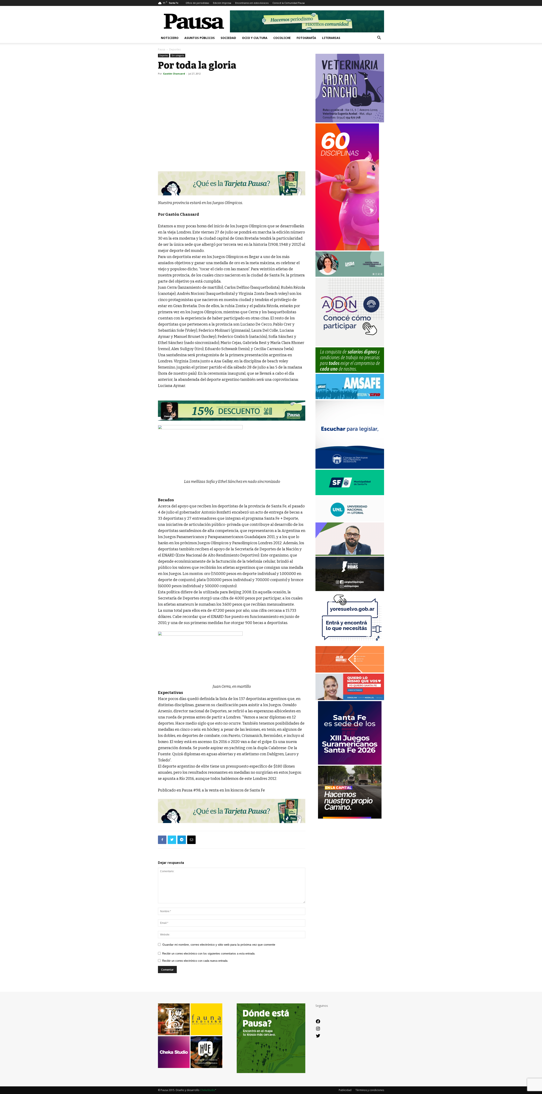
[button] (379, 38)
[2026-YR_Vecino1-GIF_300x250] (350, 644)
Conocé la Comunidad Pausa (288, 2)
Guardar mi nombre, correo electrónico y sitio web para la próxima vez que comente (218, 944)
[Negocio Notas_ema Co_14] (231, 410)
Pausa (161, 49)
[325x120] (349, 494)
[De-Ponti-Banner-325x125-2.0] (349, 276)
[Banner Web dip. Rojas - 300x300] (349, 590)
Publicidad (345, 1090)
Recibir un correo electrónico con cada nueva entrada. (195, 960)
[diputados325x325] (349, 468)
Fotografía (306, 38)
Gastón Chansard (174, 73)
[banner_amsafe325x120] (349, 398)
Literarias (331, 38)
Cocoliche (282, 38)
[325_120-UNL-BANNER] (349, 520)
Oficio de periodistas (197, 2)
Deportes (163, 55)
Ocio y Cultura (254, 38)
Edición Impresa (222, 2)
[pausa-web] (349, 671)
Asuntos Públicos (199, 38)
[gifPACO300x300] (350, 763)
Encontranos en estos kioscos (251, 2)
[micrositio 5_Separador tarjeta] (231, 183)
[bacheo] (350, 817)
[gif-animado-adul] (349, 372)
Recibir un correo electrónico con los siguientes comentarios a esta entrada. (208, 953)
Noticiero (169, 38)
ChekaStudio (207, 1090)
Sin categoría (177, 55)
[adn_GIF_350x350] (349, 345)
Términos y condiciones (369, 1090)
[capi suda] (347, 249)
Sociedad (228, 38)
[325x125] (349, 699)
